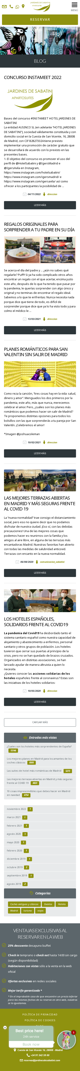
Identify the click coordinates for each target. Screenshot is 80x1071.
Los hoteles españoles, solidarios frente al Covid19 (36, 621)
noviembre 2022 (19, 809)
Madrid (14, 910)
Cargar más (40, 722)
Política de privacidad (40, 1014)
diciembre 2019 (18, 859)
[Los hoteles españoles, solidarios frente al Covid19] (40, 600)
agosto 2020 (16, 833)
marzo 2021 (16, 817)
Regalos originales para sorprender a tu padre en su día (39, 226)
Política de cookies (40, 1020)
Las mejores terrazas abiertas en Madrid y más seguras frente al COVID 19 (39, 503)
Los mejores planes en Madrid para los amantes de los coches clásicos (39, 760)
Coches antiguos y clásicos (24, 904)
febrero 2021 (17, 825)
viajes (41, 910)
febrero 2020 (17, 850)
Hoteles (62, 904)
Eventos (48, 904)
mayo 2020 (15, 842)
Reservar (40, 19)
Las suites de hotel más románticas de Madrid (38, 770)
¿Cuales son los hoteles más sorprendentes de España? (39, 748)
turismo (28, 910)
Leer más (40, 205)
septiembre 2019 (19, 875)
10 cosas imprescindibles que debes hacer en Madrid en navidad (38, 793)
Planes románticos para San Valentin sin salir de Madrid (36, 351)
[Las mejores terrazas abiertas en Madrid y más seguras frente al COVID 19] (40, 480)
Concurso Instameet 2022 (32, 77)
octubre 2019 (17, 867)
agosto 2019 (16, 883)
